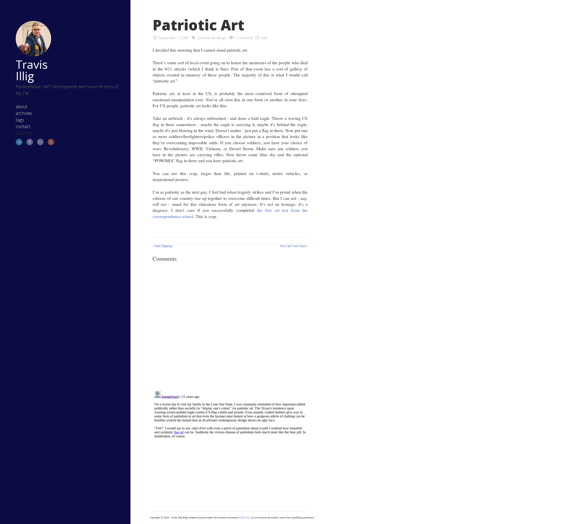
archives (24, 113)
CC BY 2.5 (244, 517)
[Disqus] (230, 326)
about (21, 106)
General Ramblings (212, 37)
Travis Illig (32, 70)
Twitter (19, 142)
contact (23, 126)
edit (264, 37)
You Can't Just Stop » (294, 246)
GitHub (29, 142)
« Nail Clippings (163, 246)
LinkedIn (40, 142)
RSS (51, 142)
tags (20, 120)
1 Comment (243, 37)
